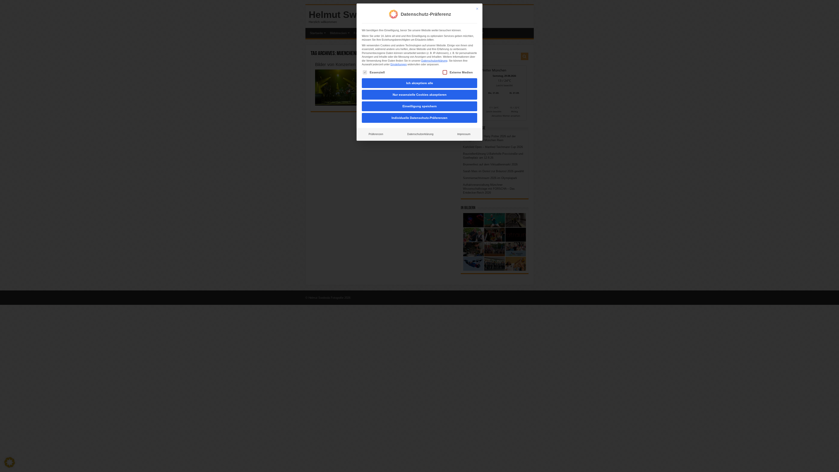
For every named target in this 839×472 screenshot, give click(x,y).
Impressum (463, 134)
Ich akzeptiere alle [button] (419, 83)
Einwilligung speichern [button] (419, 106)
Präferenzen (376, 134)
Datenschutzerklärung (434, 60)
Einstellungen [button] (398, 64)
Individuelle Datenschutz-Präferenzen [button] (419, 118)
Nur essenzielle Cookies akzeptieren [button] (420, 94)
